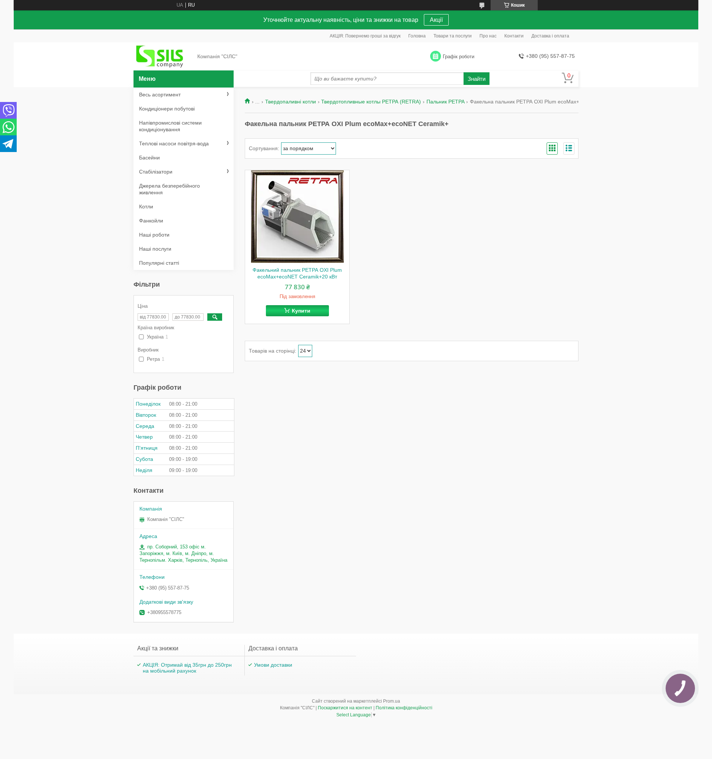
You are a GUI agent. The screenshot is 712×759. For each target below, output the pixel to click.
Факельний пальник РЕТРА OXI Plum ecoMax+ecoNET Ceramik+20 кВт (297, 273)
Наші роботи (154, 235)
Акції (436, 20)
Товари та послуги (453, 36)
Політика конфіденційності (404, 707)
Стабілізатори (155, 172)
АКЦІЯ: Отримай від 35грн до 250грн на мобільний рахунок (187, 668)
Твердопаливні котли (290, 102)
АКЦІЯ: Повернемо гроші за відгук (365, 36)
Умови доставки (273, 665)
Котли (146, 206)
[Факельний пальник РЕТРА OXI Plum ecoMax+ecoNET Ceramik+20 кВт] (297, 216)
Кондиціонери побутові (167, 109)
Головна (417, 36)
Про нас (488, 36)
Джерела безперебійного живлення (169, 189)
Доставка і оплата (550, 36)
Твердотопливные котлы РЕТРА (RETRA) (371, 102)
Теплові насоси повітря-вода (174, 143)
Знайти (476, 79)
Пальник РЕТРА (445, 102)
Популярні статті (159, 263)
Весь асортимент (160, 95)
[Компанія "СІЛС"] (163, 57)
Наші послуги (155, 249)
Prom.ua (391, 701)
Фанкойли (151, 221)
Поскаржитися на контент (345, 707)
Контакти (514, 36)
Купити (301, 311)
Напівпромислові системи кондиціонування (170, 126)
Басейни (149, 158)
